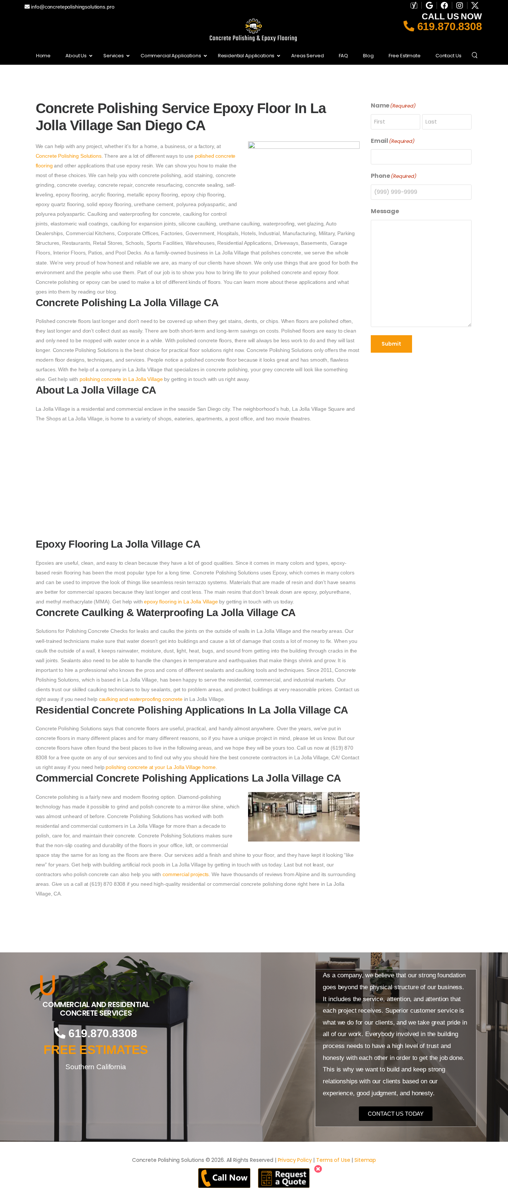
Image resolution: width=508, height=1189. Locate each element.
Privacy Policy (295, 1160)
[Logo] (96, 985)
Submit (391, 343)
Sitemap (365, 1160)
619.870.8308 (448, 26)
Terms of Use (333, 1160)
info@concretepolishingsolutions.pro (72, 7)
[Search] (475, 54)
